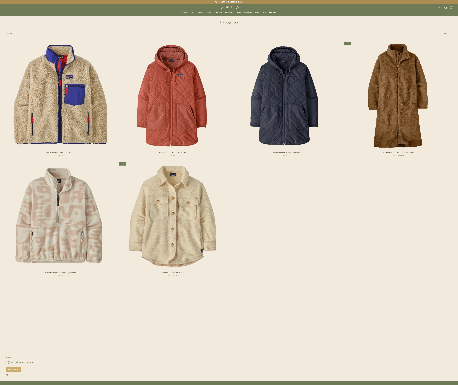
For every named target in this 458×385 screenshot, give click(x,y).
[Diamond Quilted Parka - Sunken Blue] (285, 96)
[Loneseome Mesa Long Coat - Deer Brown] (397, 96)
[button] (445, 7)
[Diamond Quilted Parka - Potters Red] (172, 96)
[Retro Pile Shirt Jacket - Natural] (172, 216)
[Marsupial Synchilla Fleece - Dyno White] (60, 216)
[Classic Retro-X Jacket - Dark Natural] (60, 96)
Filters (10, 34)
